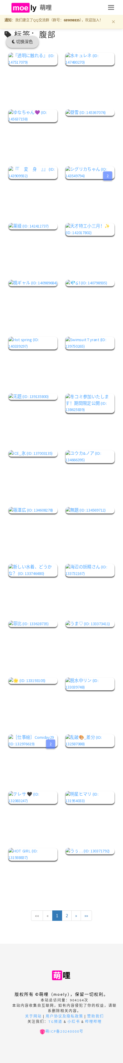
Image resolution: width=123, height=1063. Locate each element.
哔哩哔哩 (93, 1021)
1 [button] (57, 915)
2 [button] (67, 915)
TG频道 (55, 1021)
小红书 (73, 1021)
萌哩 (46, 7)
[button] (37, 915)
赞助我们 (95, 1016)
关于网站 (33, 1016)
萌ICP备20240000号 (64, 1031)
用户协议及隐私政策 (64, 1016)
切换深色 (24, 41)
